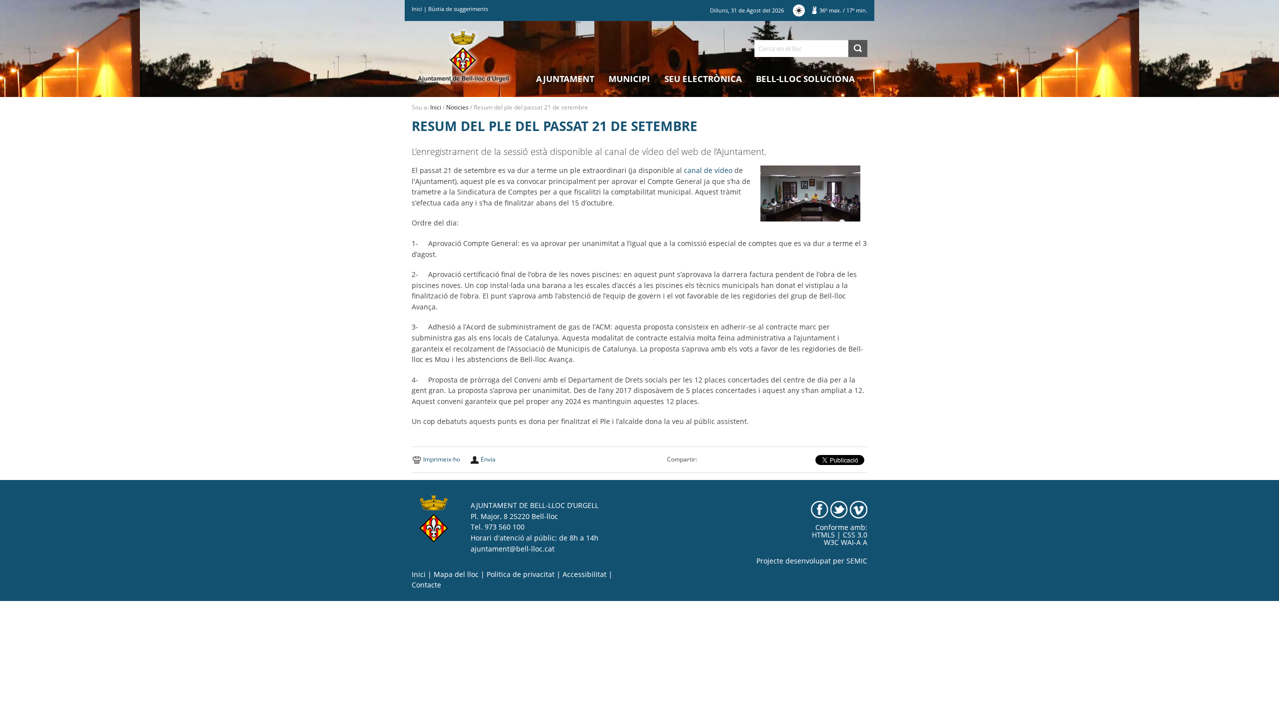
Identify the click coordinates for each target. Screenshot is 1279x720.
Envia (488, 459)
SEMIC (856, 561)
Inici (417, 8)
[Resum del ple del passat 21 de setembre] (810, 193)
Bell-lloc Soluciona (805, 78)
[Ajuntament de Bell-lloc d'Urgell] (463, 56)
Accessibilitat (585, 574)
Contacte (426, 585)
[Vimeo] (858, 509)
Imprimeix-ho (441, 459)
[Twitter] (839, 509)
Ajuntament (565, 78)
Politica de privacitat (521, 574)
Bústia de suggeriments (458, 8)
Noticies (457, 107)
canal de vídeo (708, 170)
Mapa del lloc (456, 574)
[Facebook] (819, 509)
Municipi (629, 78)
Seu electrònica (703, 78)
